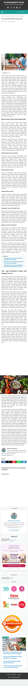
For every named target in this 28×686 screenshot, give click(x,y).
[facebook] (3, 462)
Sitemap (19, 674)
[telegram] (24, 462)
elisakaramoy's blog (14, 2)
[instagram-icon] (14, 7)
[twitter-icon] (11, 7)
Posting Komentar (11, 21)
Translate (12, 540)
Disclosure (14, 674)
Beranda (9, 674)
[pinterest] (13, 462)
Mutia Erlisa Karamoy (14, 521)
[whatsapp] (19, 462)
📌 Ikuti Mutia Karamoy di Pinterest (14, 565)
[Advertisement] (14, 38)
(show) (8, 73)
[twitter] (8, 462)
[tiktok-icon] (20, 7)
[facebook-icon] (8, 7)
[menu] (3, 12)
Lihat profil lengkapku (14, 530)
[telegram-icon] (17, 7)
